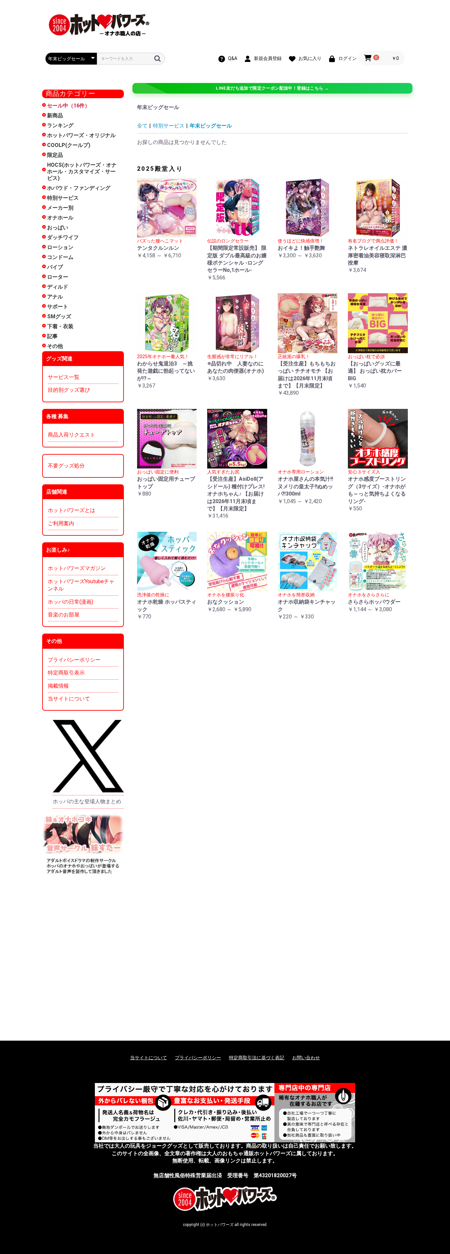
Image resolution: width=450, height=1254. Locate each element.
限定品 (55, 155)
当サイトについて (69, 699)
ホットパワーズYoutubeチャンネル (81, 585)
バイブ (55, 267)
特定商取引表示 (66, 673)
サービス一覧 (63, 377)
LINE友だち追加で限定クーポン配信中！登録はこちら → (272, 88)
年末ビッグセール (211, 126)
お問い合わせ (306, 1057)
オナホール (60, 217)
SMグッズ (59, 316)
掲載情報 (58, 686)
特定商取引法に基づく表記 (256, 1057)
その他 (55, 346)
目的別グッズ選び (69, 390)
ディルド (57, 287)
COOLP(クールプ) (68, 145)
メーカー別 (60, 208)
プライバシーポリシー (74, 660)
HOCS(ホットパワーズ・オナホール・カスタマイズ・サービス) (82, 171)
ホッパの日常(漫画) (70, 602)
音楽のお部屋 (63, 615)
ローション (60, 247)
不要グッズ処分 (66, 466)
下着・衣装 (60, 326)
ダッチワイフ (63, 237)
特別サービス (63, 198)
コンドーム (60, 257)
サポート (57, 306)
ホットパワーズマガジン (77, 568)
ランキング (60, 125)
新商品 (55, 115)
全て (142, 126)
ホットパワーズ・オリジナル (81, 135)
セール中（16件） (68, 105)
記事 (52, 336)
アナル (55, 297)
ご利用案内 (61, 523)
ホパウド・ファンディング (78, 188)
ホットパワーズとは (71, 510)
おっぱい (57, 227)
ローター (57, 277)
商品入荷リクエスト (71, 435)
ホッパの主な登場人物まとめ (87, 801)
